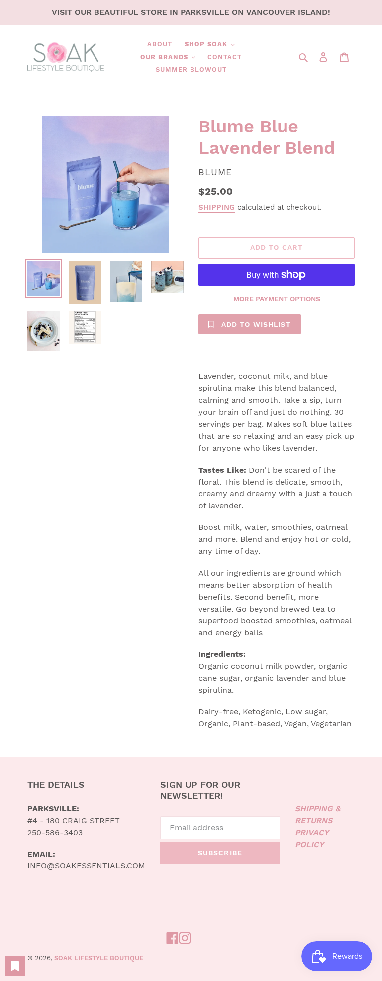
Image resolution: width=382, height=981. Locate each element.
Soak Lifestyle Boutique (98, 958)
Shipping (216, 207)
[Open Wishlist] (15, 966)
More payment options (276, 299)
